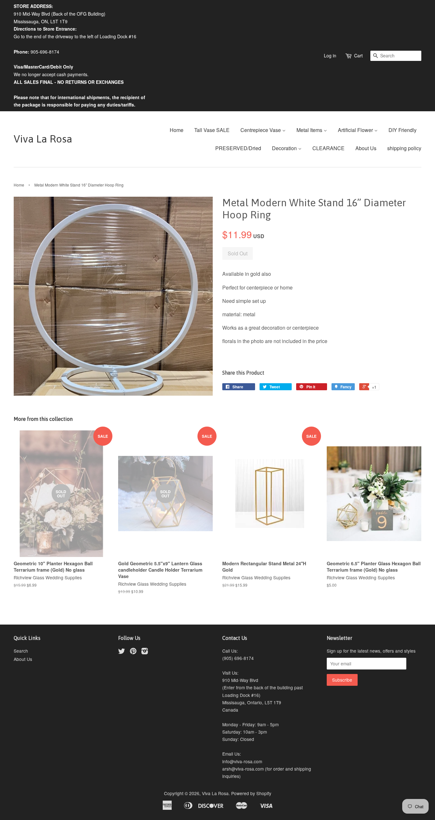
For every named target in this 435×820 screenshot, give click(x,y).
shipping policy (404, 148)
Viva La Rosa (43, 139)
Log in (330, 55)
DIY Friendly (403, 130)
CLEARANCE (328, 148)
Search (21, 651)
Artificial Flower (356, 130)
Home (176, 130)
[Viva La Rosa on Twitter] (121, 652)
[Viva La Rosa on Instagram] (144, 652)
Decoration (285, 148)
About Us (365, 148)
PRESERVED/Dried (238, 148)
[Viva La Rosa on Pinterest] (133, 652)
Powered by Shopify (251, 793)
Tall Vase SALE (212, 130)
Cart (358, 55)
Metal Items (310, 130)
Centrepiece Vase (261, 130)
